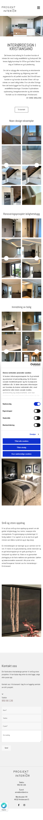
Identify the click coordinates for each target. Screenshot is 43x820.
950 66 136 (7, 700)
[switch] (37, 411)
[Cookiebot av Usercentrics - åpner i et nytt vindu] (30, 364)
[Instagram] (24, 805)
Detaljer (33, 434)
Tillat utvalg (21, 447)
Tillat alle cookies (21, 441)
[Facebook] (19, 805)
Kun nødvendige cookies (21, 454)
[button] (21, 109)
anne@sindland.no (21, 792)
